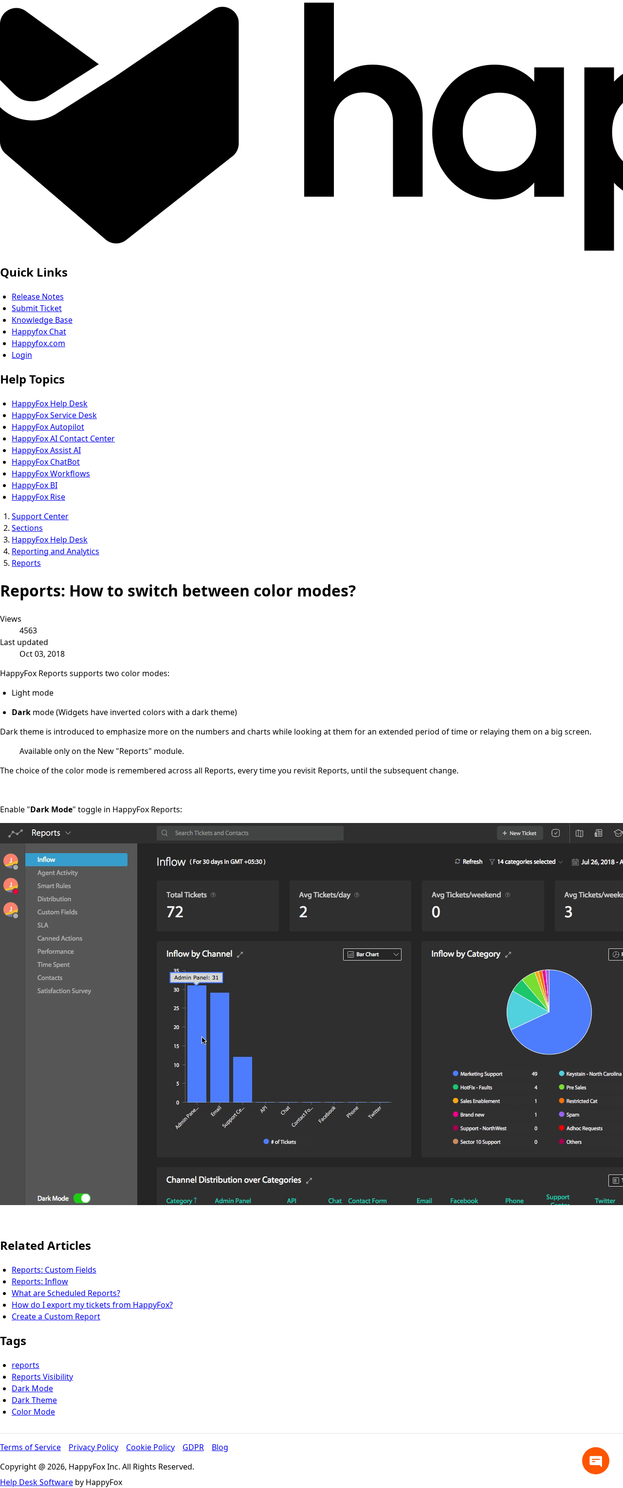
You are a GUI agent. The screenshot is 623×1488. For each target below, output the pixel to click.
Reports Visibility (42, 1376)
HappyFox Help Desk (50, 403)
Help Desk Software (36, 1482)
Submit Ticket (37, 308)
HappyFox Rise (38, 496)
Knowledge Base (42, 320)
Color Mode (33, 1411)
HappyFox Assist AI (46, 450)
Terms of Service (30, 1447)
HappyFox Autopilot (48, 426)
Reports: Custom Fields (54, 1269)
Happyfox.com (38, 343)
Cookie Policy (150, 1447)
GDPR (193, 1447)
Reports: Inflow (40, 1281)
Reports (26, 563)
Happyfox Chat (39, 331)
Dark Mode (32, 1388)
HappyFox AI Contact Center (63, 438)
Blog (220, 1447)
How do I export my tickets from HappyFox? (92, 1304)
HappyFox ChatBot (46, 461)
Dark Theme (34, 1400)
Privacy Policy (93, 1447)
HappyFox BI (34, 485)
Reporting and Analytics (55, 551)
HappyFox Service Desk (54, 415)
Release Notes (38, 296)
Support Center (40, 516)
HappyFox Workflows (51, 473)
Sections (27, 528)
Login (22, 355)
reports (25, 1365)
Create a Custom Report (56, 1316)
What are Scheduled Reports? (66, 1293)
